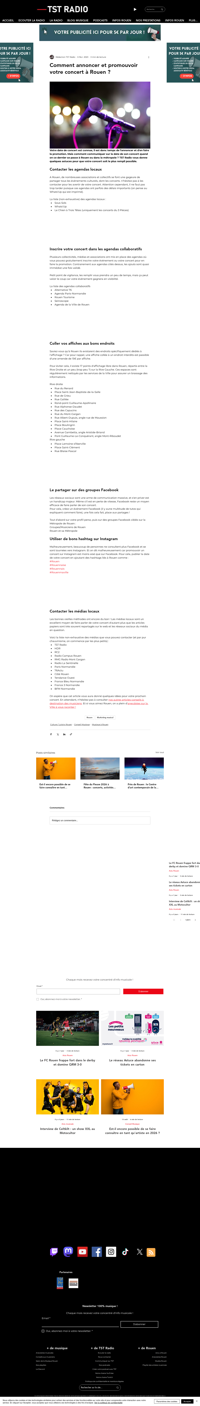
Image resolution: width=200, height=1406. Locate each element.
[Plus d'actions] (148, 57)
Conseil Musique (82, 724)
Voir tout (160, 752)
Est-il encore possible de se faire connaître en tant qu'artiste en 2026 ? (54, 786)
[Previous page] (180, 920)
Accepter (187, 1401)
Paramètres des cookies (166, 1401)
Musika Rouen (161, 1361)
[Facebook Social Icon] (97, 1252)
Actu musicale (175, 909)
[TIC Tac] (125, 1252)
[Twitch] (54, 1252)
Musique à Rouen (100, 724)
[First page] (174, 920)
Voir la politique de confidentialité (108, 1402)
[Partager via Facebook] (51, 734)
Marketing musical (105, 717)
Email (40, 986)
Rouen (89, 717)
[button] (56, 20)
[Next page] (195, 920)
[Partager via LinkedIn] (64, 734)
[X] (140, 1252)
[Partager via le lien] (71, 734)
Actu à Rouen (161, 1353)
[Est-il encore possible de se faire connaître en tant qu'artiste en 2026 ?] (56, 769)
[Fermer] (196, 1401)
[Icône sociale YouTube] (82, 1252)
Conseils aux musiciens (45, 1357)
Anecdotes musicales (44, 1353)
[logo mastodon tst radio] (68, 1252)
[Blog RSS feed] (151, 1252)
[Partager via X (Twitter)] (57, 734)
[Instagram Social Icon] (111, 1252)
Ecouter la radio (104, 1353)
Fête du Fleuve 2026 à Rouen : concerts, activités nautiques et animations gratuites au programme (98, 786)
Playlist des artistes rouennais (155, 1365)
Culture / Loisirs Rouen (61, 724)
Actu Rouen (174, 871)
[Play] (135, 9)
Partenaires (65, 1272)
